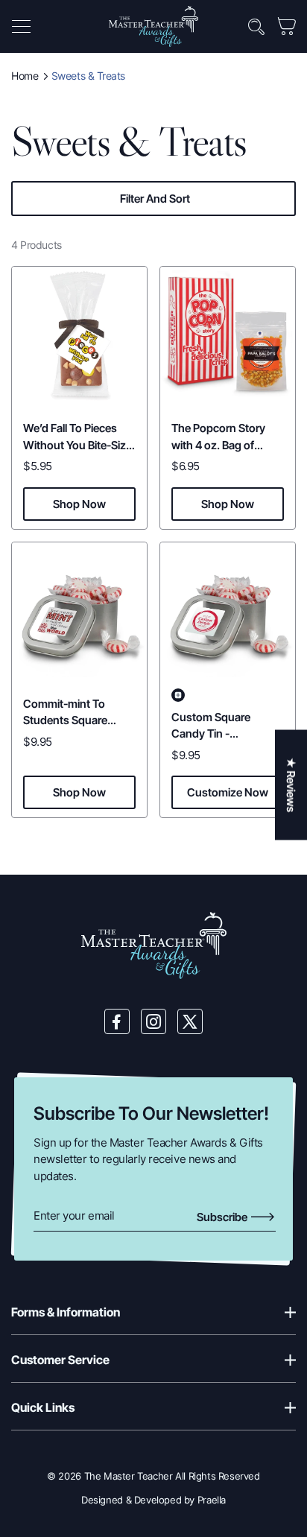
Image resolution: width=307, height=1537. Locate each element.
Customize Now (227, 792)
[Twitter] (190, 1021)
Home (24, 75)
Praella (211, 1500)
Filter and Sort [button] (155, 198)
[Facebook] (117, 1021)
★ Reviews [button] (291, 784)
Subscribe (223, 1217)
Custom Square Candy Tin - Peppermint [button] (210, 734)
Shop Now (79, 504)
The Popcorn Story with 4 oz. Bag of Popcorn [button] (218, 445)
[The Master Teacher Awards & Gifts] (153, 26)
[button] (21, 27)
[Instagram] (153, 1021)
